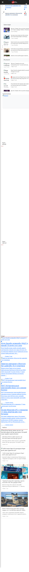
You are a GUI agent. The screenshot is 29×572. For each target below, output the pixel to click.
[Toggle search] (26, 4)
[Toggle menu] (2, 2)
